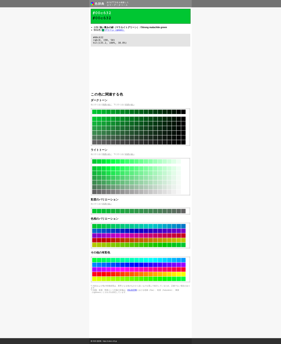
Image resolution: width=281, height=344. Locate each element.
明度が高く (107, 154)
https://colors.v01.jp (110, 341)
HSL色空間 (132, 290)
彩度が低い (129, 104)
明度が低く (107, 104)
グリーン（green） (115, 30)
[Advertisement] (140, 69)
